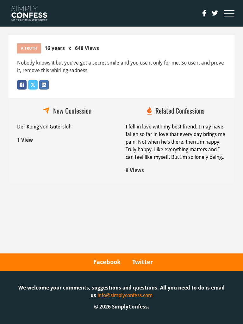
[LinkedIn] (44, 85)
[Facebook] (22, 85)
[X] (33, 85)
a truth (29, 48)
